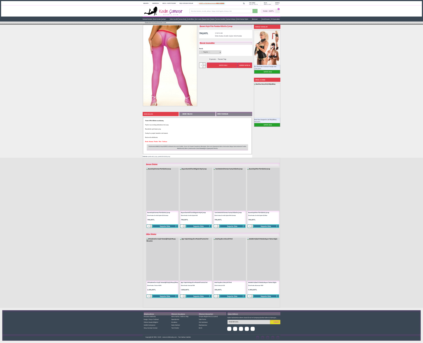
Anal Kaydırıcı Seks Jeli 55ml (223, 282)
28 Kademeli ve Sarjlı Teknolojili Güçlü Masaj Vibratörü (163, 282)
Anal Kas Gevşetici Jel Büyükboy (265, 120)
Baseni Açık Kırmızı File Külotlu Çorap (158, 212)
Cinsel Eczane (260, 80)
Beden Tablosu (187, 114)
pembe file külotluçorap (164, 156)
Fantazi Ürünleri (261, 27)
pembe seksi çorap (152, 156)
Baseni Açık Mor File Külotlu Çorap (258, 212)
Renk (201, 48)
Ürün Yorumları (222, 114)
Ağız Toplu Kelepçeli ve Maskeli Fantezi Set (194, 282)
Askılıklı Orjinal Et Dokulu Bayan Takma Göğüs (262, 282)
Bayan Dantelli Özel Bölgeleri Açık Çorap (193, 212)
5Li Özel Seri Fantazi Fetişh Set (265, 66)
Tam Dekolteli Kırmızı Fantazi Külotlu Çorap (228, 212)
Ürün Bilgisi (148, 114)
